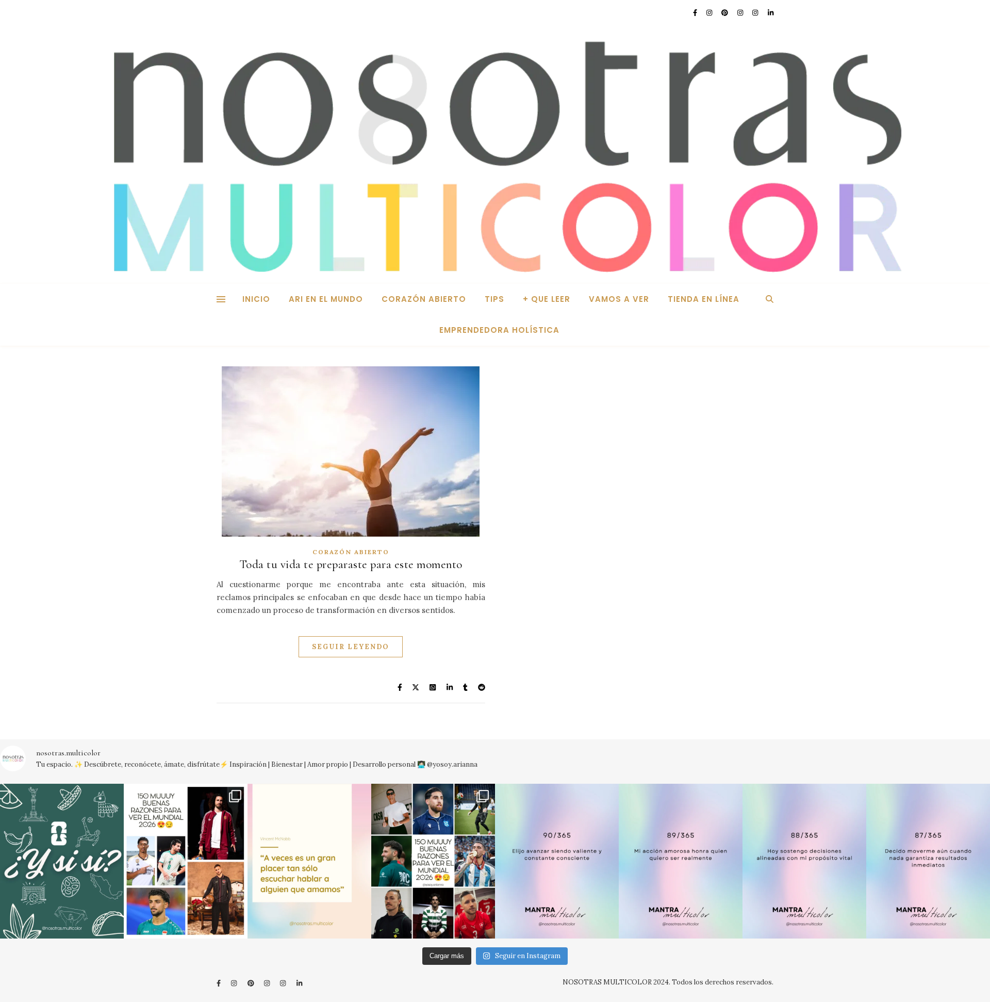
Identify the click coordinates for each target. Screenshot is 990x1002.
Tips (494, 299)
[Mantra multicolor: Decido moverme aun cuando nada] (928, 861)
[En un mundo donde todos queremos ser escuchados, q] (309, 861)
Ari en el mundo (326, 299)
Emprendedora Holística (499, 330)
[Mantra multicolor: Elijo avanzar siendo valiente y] (557, 861)
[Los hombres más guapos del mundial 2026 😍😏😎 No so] (433, 861)
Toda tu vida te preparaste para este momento (351, 564)
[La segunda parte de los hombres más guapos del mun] (186, 861)
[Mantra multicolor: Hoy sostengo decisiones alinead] (804, 861)
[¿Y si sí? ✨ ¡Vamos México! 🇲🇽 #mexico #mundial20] (62, 861)
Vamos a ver (619, 299)
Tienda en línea (703, 299)
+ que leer (546, 299)
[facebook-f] (696, 12)
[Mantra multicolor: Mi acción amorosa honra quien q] (680, 861)
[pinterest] (725, 12)
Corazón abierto (424, 299)
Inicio (256, 299)
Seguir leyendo (350, 646)
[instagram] (710, 12)
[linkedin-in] (770, 12)
